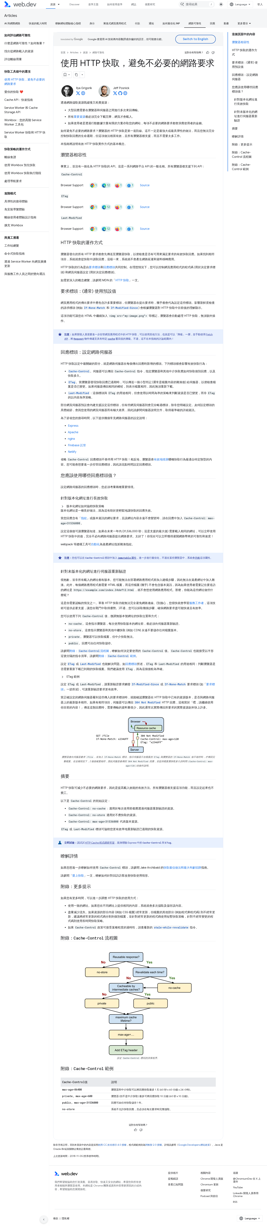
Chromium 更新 (210, 1184)
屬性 (127, 557)
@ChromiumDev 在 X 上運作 (247, 1180)
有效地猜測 (161, 459)
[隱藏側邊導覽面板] (43, 1219)
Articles (10, 15)
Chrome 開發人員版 (212, 1178)
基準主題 (93, 4)
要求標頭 (94, 267)
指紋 (84, 518)
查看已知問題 (175, 1184)
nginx (71, 439)
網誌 (133, 4)
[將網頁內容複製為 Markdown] (76, 75)
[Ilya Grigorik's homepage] (83, 94)
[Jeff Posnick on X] (115, 94)
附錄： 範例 (117, 656)
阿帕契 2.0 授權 (153, 1144)
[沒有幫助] (213, 52)
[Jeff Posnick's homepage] (125, 94)
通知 (151, 23)
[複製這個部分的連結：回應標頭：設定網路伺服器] (115, 352)
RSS (235, 1202)
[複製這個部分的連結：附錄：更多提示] (94, 887)
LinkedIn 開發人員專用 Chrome (245, 1195)
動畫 (226, 23)
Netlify (72, 452)
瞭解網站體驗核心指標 (68, 23)
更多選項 (243, 23)
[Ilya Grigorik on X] (78, 94)
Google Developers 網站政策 (194, 1144)
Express (73, 426)
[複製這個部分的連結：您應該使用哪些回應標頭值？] (120, 476)
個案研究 (150, 4)
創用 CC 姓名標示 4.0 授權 (112, 1144)
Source (144, 185)
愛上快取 (78, 875)
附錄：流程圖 (89, 651)
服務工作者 (196, 603)
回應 (212, 23)
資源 (52, 4)
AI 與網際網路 (12, 23)
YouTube (238, 1187)
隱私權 (65, 1218)
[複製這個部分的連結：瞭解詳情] (81, 856)
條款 (55, 1218)
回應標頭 (109, 267)
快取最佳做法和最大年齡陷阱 (182, 867)
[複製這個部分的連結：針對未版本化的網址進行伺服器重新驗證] (129, 572)
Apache (73, 432)
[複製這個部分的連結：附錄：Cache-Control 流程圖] (121, 938)
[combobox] (197, 4)
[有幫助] (207, 52)
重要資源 (79, 117)
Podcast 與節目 (209, 1196)
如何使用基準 (114, 4)
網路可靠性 (195, 23)
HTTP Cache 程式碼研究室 (100, 842)
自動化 (95, 544)
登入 (260, 4)
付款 (137, 23)
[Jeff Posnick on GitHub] (120, 94)
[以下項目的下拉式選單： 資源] (60, 4)
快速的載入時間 (38, 23)
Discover (75, 4)
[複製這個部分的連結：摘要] (72, 776)
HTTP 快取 (122, 280)
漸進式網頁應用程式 (114, 23)
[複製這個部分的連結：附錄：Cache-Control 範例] (116, 1069)
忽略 (197, 557)
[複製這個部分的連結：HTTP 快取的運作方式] (106, 243)
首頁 (63, 52)
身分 (92, 23)
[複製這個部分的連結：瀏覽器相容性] (90, 155)
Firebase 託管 (77, 445)
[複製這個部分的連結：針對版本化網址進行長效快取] (111, 498)
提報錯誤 (173, 1178)
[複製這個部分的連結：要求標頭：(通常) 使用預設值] (119, 291)
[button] (138, 508)
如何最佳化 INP (171, 23)
